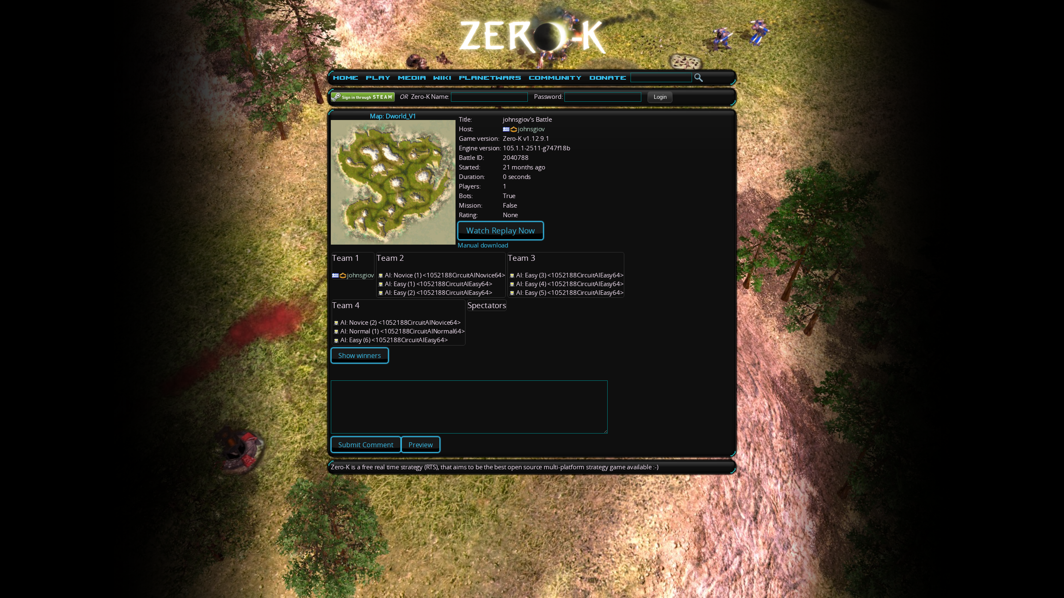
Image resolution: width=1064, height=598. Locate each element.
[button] (660, 97)
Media (412, 77)
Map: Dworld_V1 (393, 116)
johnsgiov (531, 129)
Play (378, 77)
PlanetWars (490, 77)
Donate (607, 77)
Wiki (442, 77)
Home (345, 77)
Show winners (359, 355)
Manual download (483, 245)
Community (555, 77)
